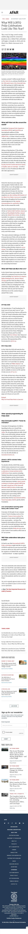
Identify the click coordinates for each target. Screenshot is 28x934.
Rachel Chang (13, 776)
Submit (6, 739)
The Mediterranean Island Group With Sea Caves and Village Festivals (8, 664)
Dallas (3, 278)
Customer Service (14, 872)
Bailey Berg (12, 790)
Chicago (3, 280)
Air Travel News (14, 748)
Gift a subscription (14, 846)
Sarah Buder (5, 601)
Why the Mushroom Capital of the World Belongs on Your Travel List (9, 692)
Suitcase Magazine (14, 878)
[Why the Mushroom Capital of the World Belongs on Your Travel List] (23, 690)
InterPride (18, 130)
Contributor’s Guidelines (14, 858)
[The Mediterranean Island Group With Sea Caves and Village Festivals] (23, 662)
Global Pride (5, 136)
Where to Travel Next (7, 661)
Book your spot (17, 528)
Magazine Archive (14, 864)
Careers (14, 849)
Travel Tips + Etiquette (17, 793)
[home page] (14, 12)
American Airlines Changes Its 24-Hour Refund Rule (16, 770)
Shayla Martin (13, 762)
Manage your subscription (14, 855)
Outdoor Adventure (7, 675)
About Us (14, 841)
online (3, 432)
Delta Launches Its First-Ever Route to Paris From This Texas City (18, 784)
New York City (7, 81)
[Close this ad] (27, 928)
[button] (14, 918)
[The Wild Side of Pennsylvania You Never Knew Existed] (23, 676)
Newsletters (14, 852)
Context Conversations (14, 516)
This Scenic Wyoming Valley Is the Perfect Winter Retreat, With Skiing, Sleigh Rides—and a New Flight (18, 754)
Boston (17, 278)
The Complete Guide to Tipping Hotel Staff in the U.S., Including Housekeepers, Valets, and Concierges (18, 799)
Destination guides (14, 835)
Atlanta (21, 278)
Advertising (14, 866)
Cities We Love (5, 689)
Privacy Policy (14, 875)
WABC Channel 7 (16, 363)
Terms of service (14, 881)
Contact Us (14, 884)
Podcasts (14, 844)
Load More (14, 706)
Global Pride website (13, 215)
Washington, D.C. (10, 278)
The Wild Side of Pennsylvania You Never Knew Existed (8, 678)
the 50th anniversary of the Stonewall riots (13, 83)
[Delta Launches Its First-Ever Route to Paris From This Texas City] (4, 781)
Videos (14, 861)
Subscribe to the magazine (14, 838)
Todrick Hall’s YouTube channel (16, 211)
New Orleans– (14, 335)
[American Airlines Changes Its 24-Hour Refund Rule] (4, 767)
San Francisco (15, 276)
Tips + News (5, 19)
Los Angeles (22, 276)
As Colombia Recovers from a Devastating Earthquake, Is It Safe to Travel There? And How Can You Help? (13, 635)
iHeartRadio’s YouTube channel (16, 213)
